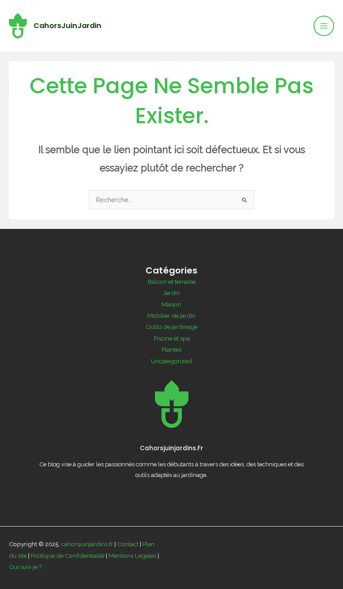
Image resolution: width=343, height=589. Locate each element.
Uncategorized (171, 361)
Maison (171, 304)
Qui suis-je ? (25, 566)
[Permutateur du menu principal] (324, 26)
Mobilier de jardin (171, 315)
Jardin (171, 292)
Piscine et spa (172, 338)
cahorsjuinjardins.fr (87, 544)
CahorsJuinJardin (67, 26)
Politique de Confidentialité (68, 555)
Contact (127, 544)
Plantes (171, 349)
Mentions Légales (132, 555)
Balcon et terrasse (172, 281)
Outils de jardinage (171, 326)
